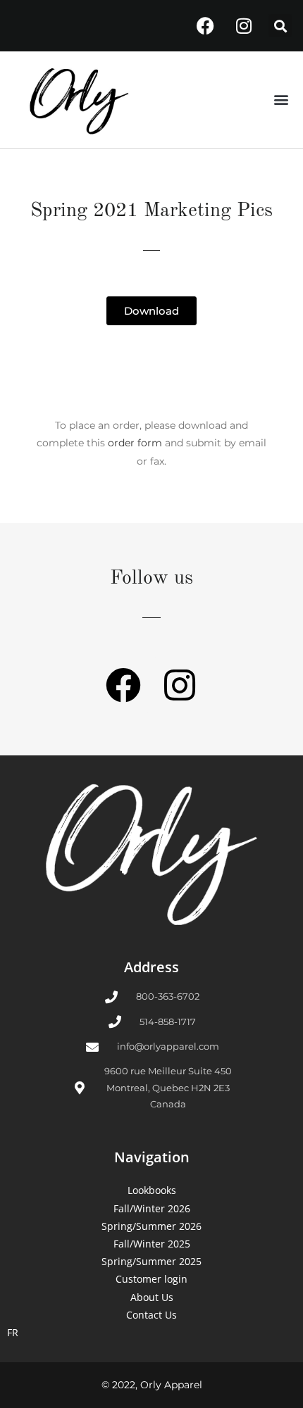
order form (135, 442)
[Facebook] (205, 26)
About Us (151, 1297)
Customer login (151, 1279)
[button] (280, 25)
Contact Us (151, 1314)
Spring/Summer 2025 (151, 1261)
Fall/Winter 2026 (151, 1208)
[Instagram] (243, 26)
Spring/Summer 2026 (151, 1226)
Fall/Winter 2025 (151, 1243)
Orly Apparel (171, 1384)
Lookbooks (152, 1190)
